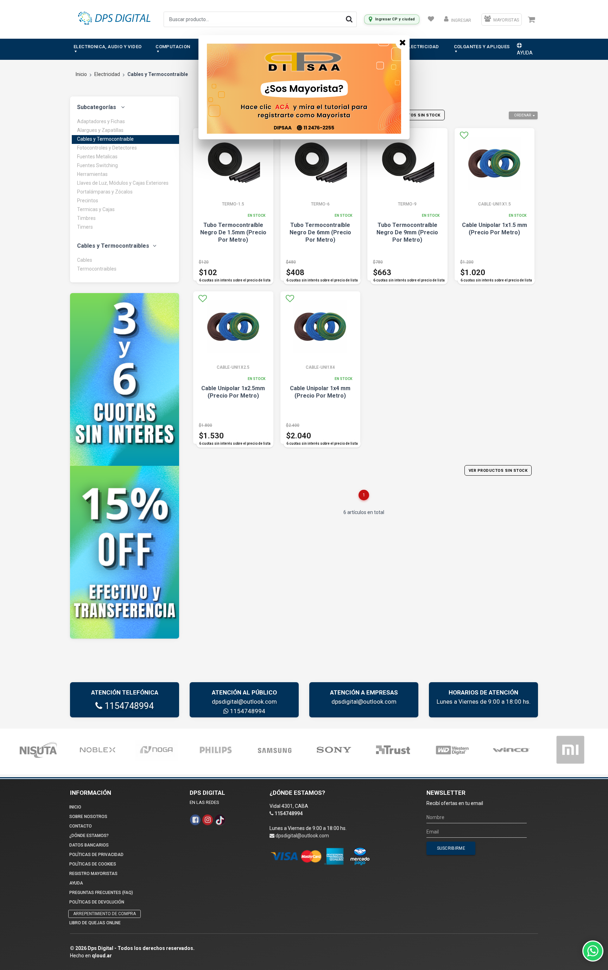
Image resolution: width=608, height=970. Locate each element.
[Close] (402, 42)
